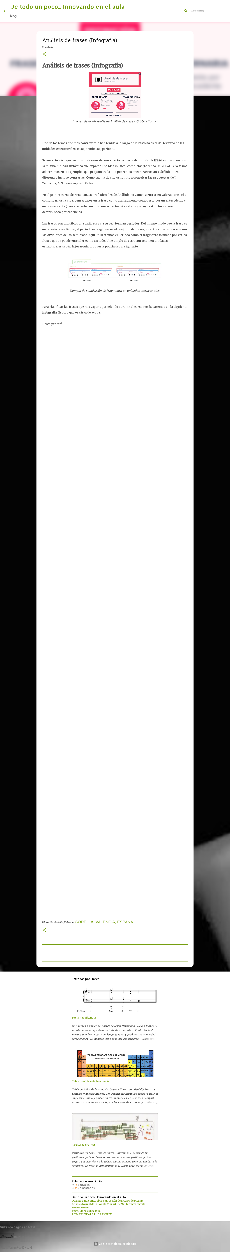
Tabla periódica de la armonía (90, 1081)
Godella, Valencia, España (104, 922)
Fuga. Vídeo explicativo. (86, 1211)
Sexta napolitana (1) (84, 1017)
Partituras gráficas (84, 1144)
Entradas (83, 1184)
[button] (44, 54)
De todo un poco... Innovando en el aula (67, 6)
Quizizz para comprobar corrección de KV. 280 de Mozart (107, 1200)
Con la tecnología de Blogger (117, 1243)
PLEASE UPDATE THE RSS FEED (92, 1214)
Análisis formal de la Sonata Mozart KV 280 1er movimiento (109, 1204)
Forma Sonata (80, 1207)
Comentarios (86, 1188)
